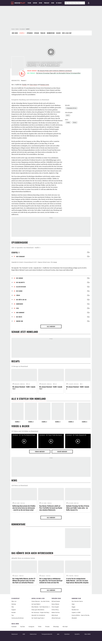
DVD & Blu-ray (67, 33)
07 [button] (14, 299)
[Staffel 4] (58, 411)
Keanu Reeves (55, 604)
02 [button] (14, 278)
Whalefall (74, 618)
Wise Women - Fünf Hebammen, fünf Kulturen (41, 607)
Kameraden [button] (19, 304)
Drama (74, 122)
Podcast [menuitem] (46, 3)
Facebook (13, 626)
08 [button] (14, 304)
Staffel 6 (84, 422)
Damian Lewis (44, 84)
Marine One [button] (19, 321)
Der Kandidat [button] (20, 312)
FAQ (12, 607)
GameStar (67, 634)
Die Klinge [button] (19, 291)
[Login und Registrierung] (89, 3)
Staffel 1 (22, 33)
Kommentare (51, 33)
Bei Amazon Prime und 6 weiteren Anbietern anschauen (55, 71)
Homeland (22, 29)
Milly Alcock (55, 615)
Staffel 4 (57, 422)
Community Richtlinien (17, 618)
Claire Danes (33, 84)
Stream (36, 33)
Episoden (30, 33)
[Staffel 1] (17, 411)
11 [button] (14, 317)
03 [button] (14, 282)
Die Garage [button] (19, 278)
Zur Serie (15, 33)
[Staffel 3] (44, 411)
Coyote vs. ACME (76, 612)
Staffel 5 (71, 422)
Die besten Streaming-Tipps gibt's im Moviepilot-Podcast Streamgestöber (58, 73)
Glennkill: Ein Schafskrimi (38, 615)
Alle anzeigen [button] (51, 326)
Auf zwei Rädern (36, 604)
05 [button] (14, 291)
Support (13, 609)
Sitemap (13, 604)
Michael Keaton (56, 601)
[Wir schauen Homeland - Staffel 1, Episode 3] (78, 375)
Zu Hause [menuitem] (59, 3)
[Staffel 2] (31, 411)
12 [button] (14, 321)
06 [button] (14, 295)
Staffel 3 (44, 422)
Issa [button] (17, 308)
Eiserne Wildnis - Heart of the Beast (81, 615)
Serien (17, 29)
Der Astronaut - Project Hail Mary (40, 612)
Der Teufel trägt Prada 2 (38, 618)
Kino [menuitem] (52, 3)
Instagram (31, 626)
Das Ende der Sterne (77, 601)
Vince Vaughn (55, 607)
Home (12, 29)
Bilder (58, 33)
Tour (12, 615)
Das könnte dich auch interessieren (32, 553)
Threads (47, 626)
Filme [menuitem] (29, 3)
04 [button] (14, 287)
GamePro (77, 634)
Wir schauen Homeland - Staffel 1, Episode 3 (77, 388)
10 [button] (14, 312)
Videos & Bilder (20, 426)
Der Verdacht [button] (20, 256)
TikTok (39, 626)
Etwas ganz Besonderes (38, 609)
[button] (12, 256)
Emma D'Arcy (55, 609)
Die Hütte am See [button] (21, 299)
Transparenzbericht (47, 634)
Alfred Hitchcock (56, 618)
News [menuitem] (40, 3)
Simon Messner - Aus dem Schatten (41, 601)
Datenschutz (33, 634)
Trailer (42, 33)
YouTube (22, 626)
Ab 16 (67, 115)
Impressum (14, 634)
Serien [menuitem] (35, 3)
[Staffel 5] (71, 411)
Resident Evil (75, 609)
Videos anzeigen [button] (40, 451)
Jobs (58, 634)
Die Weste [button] (19, 317)
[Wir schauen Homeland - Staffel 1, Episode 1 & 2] (24, 375)
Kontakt (13, 612)
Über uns (13, 601)
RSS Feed (65, 626)
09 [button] (14, 308)
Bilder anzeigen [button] (62, 451)
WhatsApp (56, 626)
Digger (73, 607)
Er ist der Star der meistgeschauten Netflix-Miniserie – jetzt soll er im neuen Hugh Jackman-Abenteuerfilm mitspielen (77, 581)
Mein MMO (88, 634)
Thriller (68, 122)
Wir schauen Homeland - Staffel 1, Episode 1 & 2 (23, 388)
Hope (73, 604)
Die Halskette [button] (20, 282)
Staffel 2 (30, 422)
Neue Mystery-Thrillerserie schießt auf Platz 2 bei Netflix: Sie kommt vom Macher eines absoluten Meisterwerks (50, 508)
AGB (24, 634)
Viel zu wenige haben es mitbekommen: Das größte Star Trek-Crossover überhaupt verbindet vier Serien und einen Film (50, 581)
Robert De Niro (56, 612)
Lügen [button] (18, 295)
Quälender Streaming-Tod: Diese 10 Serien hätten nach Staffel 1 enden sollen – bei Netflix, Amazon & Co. (77, 508)
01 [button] (14, 256)
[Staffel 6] (84, 411)
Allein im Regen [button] (21, 287)
